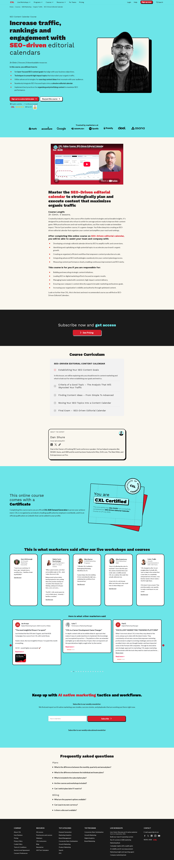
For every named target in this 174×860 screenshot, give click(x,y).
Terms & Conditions (20, 847)
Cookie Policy (18, 844)
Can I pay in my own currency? (66, 805)
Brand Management (65, 838)
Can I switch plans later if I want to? (68, 788)
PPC (60, 853)
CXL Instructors (41, 841)
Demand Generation (65, 832)
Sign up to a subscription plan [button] (23, 99)
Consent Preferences (21, 853)
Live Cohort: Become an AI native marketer (123, 832)
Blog (37, 844)
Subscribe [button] (105, 719)
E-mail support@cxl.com (151, 832)
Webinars (39, 838)
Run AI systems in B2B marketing (120, 840)
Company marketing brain (118, 855)
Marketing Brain (115, 843)
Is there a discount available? (65, 810)
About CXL (17, 832)
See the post (17, 577)
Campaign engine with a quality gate (121, 846)
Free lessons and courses (44, 835)
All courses (39, 832)
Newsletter (40, 847)
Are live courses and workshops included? (70, 783)
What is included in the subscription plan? (70, 778)
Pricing (16, 838)
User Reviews (18, 835)
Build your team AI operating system (121, 837)
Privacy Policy (18, 841)
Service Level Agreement (22, 850)
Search (61, 850)
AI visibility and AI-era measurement (121, 849)
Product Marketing (65, 847)
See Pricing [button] (88, 332)
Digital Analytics (89, 838)
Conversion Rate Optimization (68, 841)
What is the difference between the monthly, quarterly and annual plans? (82, 767)
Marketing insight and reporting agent (122, 852)
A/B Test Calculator (42, 850)
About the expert (57, 432)
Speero (148, 579)
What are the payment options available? (70, 799)
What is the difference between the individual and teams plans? (79, 772)
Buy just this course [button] (49, 99)
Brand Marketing (89, 841)
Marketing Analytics (65, 835)
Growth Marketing (64, 844)
